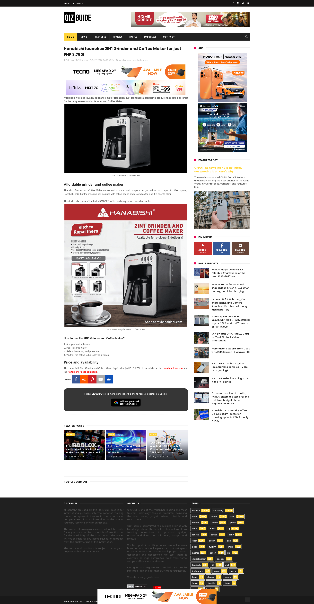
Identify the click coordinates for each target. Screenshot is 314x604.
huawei (196, 510)
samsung (218, 510)
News (83, 37)
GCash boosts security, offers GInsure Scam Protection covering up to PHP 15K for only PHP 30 (229, 415)
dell (227, 565)
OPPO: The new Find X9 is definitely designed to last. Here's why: (218, 169)
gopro (228, 577)
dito (229, 540)
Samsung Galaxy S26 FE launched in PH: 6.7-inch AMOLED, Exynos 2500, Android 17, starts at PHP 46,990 (230, 322)
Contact (78, 3)
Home (70, 37)
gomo (233, 571)
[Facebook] (76, 379)
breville (211, 583)
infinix (213, 528)
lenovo (195, 534)
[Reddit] (84, 379)
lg (229, 528)
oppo (195, 516)
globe (233, 522)
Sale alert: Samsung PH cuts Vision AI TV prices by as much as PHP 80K (126, 449)
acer (194, 540)
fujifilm (212, 546)
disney (210, 577)
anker (217, 571)
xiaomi (214, 516)
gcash (212, 540)
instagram (197, 571)
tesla (195, 583)
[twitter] (243, 3)
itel (228, 552)
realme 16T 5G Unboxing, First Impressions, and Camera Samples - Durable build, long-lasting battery (229, 304)
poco (194, 546)
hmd (194, 577)
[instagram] (238, 3)
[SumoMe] (109, 379)
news (145, 60)
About (67, 3)
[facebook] (233, 3)
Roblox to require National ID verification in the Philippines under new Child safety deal (83, 449)
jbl (213, 565)
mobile (70, 434)
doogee (221, 559)
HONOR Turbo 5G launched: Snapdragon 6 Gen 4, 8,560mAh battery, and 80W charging (230, 288)
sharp (230, 546)
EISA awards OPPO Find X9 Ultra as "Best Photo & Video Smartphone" (230, 337)
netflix (195, 552)
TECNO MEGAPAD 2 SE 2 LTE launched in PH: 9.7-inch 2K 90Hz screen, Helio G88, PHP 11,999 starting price (165, 447)
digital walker (199, 559)
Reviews (118, 37)
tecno (214, 534)
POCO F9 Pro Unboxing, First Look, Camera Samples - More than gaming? (229, 367)
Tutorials (150, 37)
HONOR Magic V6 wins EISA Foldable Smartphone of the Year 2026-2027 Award (228, 273)
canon (213, 552)
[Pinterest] (92, 379)
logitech (196, 565)
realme (196, 522)
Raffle (133, 37)
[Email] (100, 379)
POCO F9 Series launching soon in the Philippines (230, 380)
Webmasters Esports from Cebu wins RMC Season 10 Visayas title (230, 350)
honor (215, 522)
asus (194, 528)
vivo (232, 516)
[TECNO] (157, 596)
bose (227, 583)
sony (231, 534)
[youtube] (248, 3)
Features (100, 37)
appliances (125, 60)
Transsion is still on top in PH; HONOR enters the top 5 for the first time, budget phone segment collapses (230, 398)
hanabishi (137, 60)
